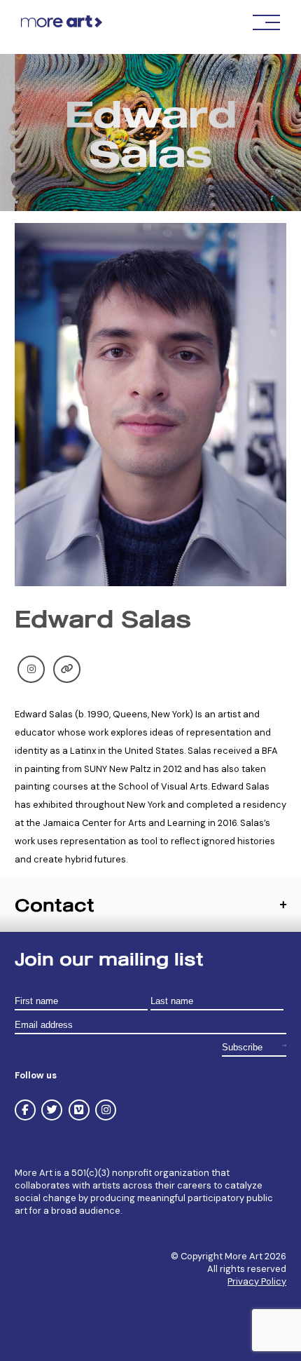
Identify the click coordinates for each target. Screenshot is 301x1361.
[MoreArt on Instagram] (105, 1109)
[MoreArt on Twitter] (51, 1109)
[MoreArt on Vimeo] (79, 1109)
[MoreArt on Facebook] (25, 1109)
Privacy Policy (256, 1281)
